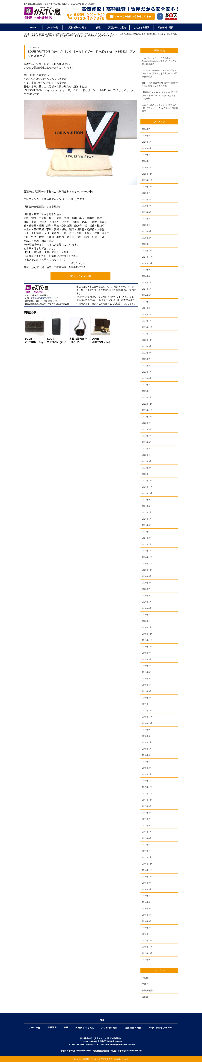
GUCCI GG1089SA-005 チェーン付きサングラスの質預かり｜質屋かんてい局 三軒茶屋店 (159, 73)
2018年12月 (147, 710)
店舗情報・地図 (165, 27)
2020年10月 (147, 569)
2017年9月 (147, 806)
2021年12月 (147, 480)
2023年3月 (147, 384)
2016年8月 (147, 889)
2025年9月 (147, 192)
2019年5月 (147, 678)
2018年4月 (147, 761)
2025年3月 (147, 231)
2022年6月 (147, 442)
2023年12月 (147, 327)
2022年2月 (147, 467)
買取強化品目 (148, 990)
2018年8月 (147, 736)
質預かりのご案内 (117, 27)
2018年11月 (147, 716)
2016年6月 (147, 902)
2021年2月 (147, 544)
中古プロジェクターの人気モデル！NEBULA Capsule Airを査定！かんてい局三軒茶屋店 (159, 60)
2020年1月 (147, 627)
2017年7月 (147, 819)
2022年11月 (147, 410)
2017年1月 (147, 857)
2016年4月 (147, 914)
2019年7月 (147, 665)
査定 (154, 33)
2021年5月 (147, 525)
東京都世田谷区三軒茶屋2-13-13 (44, 298)
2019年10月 (147, 646)
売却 (149, 33)
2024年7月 (147, 282)
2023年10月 (147, 339)
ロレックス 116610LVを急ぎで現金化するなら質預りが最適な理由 (160, 84)
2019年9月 (147, 652)
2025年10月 (147, 186)
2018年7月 (147, 742)
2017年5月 (147, 831)
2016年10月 (147, 876)
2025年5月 (147, 218)
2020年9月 (147, 576)
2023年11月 (147, 333)
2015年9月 (147, 959)
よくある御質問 (141, 27)
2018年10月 (147, 723)
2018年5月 (147, 755)
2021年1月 (147, 550)
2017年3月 (147, 844)
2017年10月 (147, 799)
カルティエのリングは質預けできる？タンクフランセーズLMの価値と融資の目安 (160, 107)
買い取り (161, 33)
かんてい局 (100, 33)
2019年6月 (147, 672)
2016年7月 (147, 895)
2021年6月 (147, 518)
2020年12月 (147, 557)
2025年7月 (147, 205)
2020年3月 (147, 614)
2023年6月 (147, 365)
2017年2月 (147, 851)
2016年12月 (147, 863)
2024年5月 (147, 295)
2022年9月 (147, 422)
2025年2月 (147, 237)
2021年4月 (147, 531)
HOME (33, 27)
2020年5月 (147, 601)
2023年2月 (147, 391)
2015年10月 (147, 953)
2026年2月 (147, 161)
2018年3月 (147, 767)
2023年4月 (147, 378)
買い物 (169, 33)
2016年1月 (147, 934)
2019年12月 (147, 633)
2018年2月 (147, 774)
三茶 (122, 33)
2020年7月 (147, 589)
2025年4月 (147, 225)
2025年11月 (147, 180)
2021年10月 (147, 493)
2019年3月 (147, 691)
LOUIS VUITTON (46, 33)
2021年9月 (147, 499)
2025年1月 (147, 244)
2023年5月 (147, 371)
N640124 (59, 33)
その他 (145, 977)
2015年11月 (147, 946)
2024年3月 (147, 307)
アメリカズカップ (71, 33)
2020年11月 (147, 563)
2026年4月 (147, 148)
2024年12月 (147, 250)
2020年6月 (147, 595)
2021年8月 (147, 506)
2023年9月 (147, 346)
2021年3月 (147, 537)
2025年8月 (147, 199)
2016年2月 (147, 927)
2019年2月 (147, 697)
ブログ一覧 (52, 27)
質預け (145, 996)
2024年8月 (147, 276)
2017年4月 (147, 838)
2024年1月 (147, 320)
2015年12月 (147, 940)
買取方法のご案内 (77, 27)
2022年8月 (147, 429)
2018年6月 (147, 748)
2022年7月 (147, 435)
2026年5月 (147, 141)
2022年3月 (147, 461)
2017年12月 (147, 787)
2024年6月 (147, 288)
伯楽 (143, 33)
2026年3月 (147, 154)
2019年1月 (147, 704)
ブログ (34, 33)
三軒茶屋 (129, 33)
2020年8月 (147, 582)
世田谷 (137, 33)
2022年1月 (147, 474)
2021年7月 (147, 512)
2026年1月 (147, 167)
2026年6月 (147, 135)
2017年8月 (147, 812)
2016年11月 (147, 870)
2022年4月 (147, 454)
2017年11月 (147, 793)
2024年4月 (147, 301)
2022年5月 (147, 448)
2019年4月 (147, 684)
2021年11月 (147, 486)
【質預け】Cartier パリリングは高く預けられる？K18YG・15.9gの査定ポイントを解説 (160, 95)
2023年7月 (147, 359)
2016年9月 (147, 882)
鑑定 (25, 35)
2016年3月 (147, 921)
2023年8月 (147, 352)
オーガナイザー (87, 33)
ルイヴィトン (112, 33)
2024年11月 (147, 256)
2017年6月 (147, 825)
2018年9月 (147, 729)
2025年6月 (147, 212)
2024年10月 (147, 263)
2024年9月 (147, 269)
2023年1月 (147, 397)
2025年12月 (147, 173)
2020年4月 (147, 608)
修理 (98, 27)
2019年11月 (147, 640)
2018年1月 (147, 780)
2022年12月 (147, 403)
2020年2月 (147, 621)
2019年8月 (147, 659)
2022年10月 (147, 416)
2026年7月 (147, 129)
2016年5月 (147, 908)
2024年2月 (147, 314)
